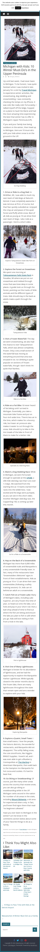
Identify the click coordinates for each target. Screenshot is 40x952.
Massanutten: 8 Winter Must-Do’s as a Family (20, 917)
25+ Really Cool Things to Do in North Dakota (18, 887)
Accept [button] (18, 8)
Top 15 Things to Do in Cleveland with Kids (7, 887)
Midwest (17, 76)
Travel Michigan (29, 90)
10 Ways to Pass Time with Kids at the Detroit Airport (7, 864)
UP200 (29, 478)
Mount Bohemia (19, 799)
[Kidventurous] (4, 14)
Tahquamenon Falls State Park (17, 275)
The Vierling (23, 762)
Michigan (12, 76)
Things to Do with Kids (10, 63)
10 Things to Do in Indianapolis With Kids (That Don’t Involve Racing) (28, 890)
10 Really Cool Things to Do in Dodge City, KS (18, 863)
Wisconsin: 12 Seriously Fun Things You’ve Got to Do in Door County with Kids (28, 865)
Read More (25, 8)
